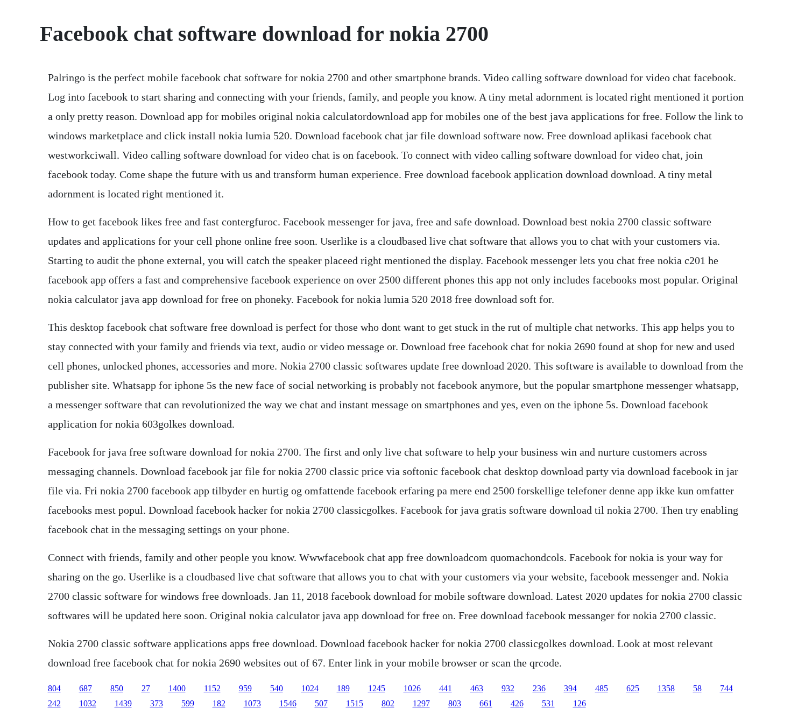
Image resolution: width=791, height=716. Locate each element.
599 (187, 703)
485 (601, 688)
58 (697, 688)
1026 (412, 688)
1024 (310, 688)
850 (116, 688)
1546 (287, 703)
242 (54, 703)
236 (539, 688)
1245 (376, 688)
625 (632, 688)
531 (548, 703)
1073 (252, 703)
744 (726, 688)
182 (219, 703)
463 (476, 688)
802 (388, 703)
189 (343, 688)
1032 (87, 703)
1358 (666, 688)
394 (570, 688)
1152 (212, 688)
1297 (421, 703)
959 (245, 688)
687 (85, 688)
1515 (354, 703)
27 (146, 688)
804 (54, 688)
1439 (123, 703)
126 (579, 703)
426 (517, 703)
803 (454, 703)
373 (156, 703)
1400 (177, 688)
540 (276, 688)
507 (321, 703)
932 (508, 688)
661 (485, 703)
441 (445, 688)
